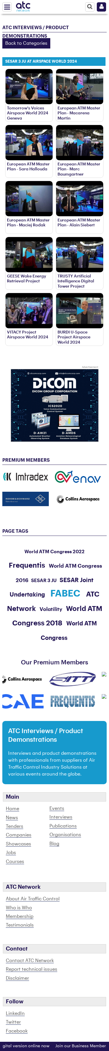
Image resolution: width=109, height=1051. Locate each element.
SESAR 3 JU (44, 580)
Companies (18, 835)
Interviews (60, 817)
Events (56, 808)
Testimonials (20, 925)
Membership (19, 916)
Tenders (14, 826)
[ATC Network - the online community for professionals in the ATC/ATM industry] (23, 5)
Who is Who (19, 907)
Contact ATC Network (30, 960)
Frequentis (27, 565)
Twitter (13, 1022)
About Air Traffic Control (33, 899)
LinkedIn (15, 1013)
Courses (15, 861)
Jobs (11, 852)
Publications (63, 826)
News (12, 817)
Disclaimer (17, 978)
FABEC (65, 593)
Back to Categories (26, 43)
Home (12, 808)
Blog (54, 843)
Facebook (17, 1031)
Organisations (65, 834)
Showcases (18, 844)
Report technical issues (31, 969)
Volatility (51, 609)
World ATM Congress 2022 (54, 551)
